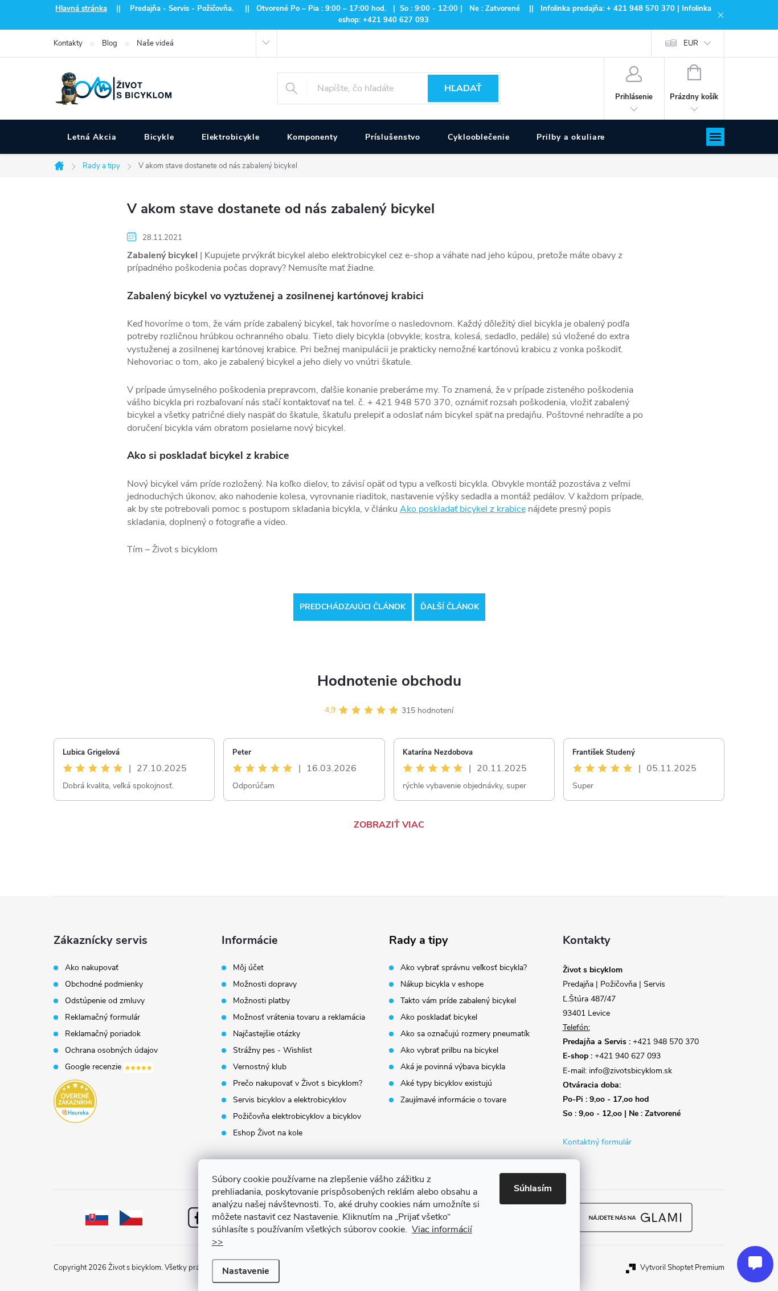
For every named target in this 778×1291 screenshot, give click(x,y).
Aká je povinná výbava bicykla (452, 1067)
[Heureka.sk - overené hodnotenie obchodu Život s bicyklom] (75, 1101)
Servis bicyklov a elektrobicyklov (289, 1100)
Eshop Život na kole (267, 1133)
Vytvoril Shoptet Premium (682, 1268)
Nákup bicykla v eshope (442, 984)
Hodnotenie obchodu (389, 681)
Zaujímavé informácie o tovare (453, 1100)
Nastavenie (245, 1271)
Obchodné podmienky (104, 984)
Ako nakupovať (91, 967)
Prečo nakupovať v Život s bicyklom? (297, 1083)
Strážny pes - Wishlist (272, 1050)
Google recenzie (94, 1067)
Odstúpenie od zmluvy (105, 1000)
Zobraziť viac (389, 824)
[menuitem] (92, 137)
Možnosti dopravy (265, 984)
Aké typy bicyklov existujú (446, 1083)
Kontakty (68, 43)
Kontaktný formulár (597, 1142)
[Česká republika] (131, 1217)
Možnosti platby (261, 1000)
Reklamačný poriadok (103, 1033)
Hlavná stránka (81, 8)
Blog (109, 43)
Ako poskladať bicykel (438, 1017)
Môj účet (248, 967)
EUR (690, 43)
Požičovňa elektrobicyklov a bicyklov (297, 1116)
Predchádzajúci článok (353, 606)
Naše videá (155, 43)
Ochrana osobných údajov (111, 1050)
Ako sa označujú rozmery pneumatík (465, 1033)
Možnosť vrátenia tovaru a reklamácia (299, 1017)
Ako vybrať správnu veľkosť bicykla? (463, 967)
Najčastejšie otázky (266, 1033)
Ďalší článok (449, 606)
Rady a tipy (418, 940)
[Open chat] (755, 1264)
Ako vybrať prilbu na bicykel (449, 1050)
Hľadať (463, 88)
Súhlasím (533, 1188)
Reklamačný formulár (102, 1017)
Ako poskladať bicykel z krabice (463, 509)
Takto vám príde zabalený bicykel (458, 1000)
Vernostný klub (259, 1067)
